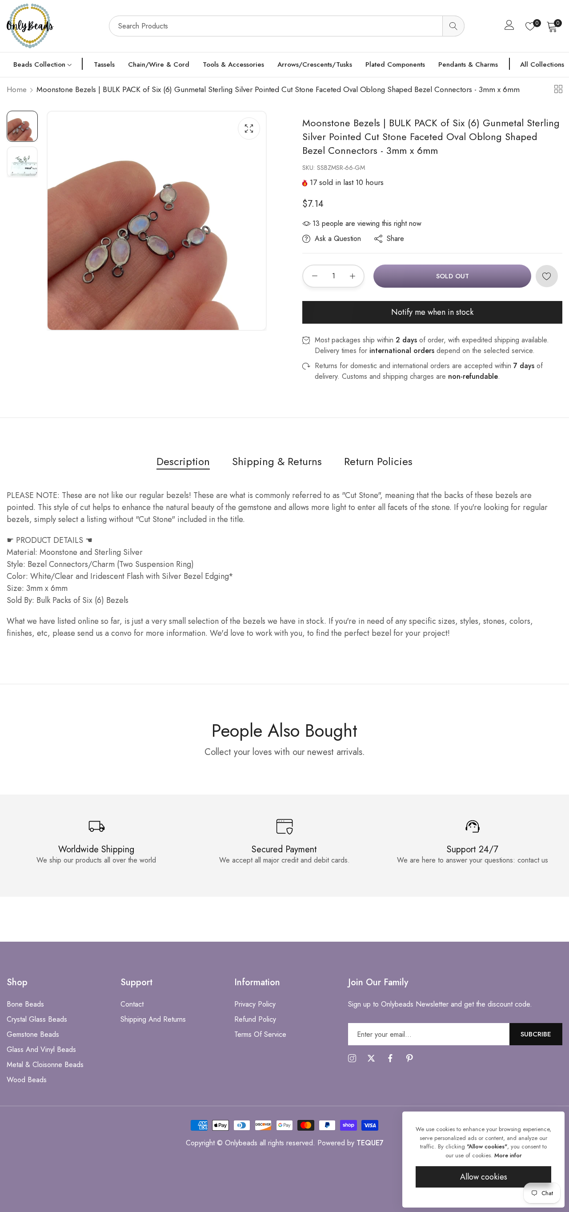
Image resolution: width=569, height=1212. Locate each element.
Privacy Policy (255, 1004)
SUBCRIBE (536, 1034)
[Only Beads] (53, 26)
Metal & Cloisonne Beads (45, 1064)
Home (17, 89)
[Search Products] (453, 26)
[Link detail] (352, 1058)
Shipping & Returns (277, 461)
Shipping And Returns (153, 1019)
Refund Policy (255, 1019)
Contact (132, 1004)
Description (183, 461)
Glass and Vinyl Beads (41, 1049)
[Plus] (352, 276)
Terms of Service (260, 1034)
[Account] (509, 27)
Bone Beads (25, 1004)
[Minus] (314, 276)
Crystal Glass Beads (37, 1019)
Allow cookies (483, 1177)
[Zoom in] (249, 128)
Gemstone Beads (33, 1034)
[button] (547, 276)
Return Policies (378, 461)
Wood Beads (27, 1080)
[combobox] (287, 26)
